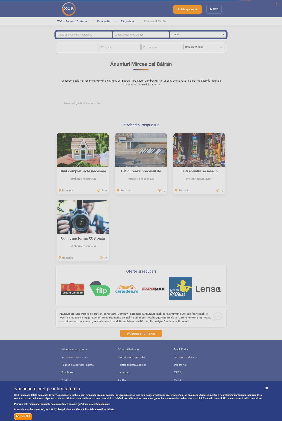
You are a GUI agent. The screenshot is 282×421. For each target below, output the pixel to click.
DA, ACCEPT (23, 416)
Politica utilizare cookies (64, 404)
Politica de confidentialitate (95, 404)
